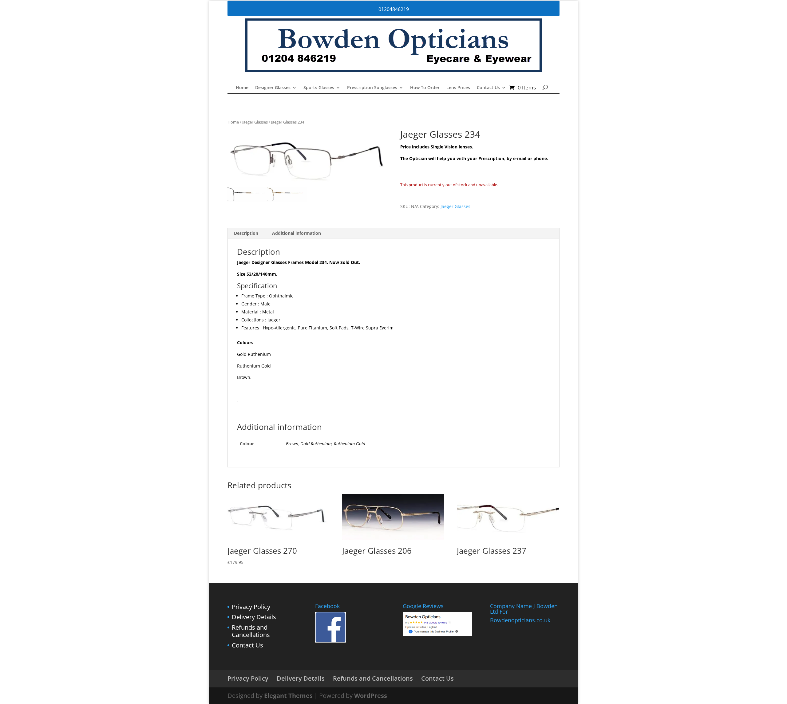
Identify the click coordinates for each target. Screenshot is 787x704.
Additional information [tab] (296, 233)
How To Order (425, 87)
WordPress (370, 695)
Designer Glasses (273, 87)
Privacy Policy (251, 607)
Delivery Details (254, 617)
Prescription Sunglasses (372, 87)
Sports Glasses (318, 87)
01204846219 (393, 9)
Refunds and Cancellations (251, 631)
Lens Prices (458, 87)
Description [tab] (246, 233)
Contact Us (488, 87)
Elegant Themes (288, 695)
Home (242, 87)
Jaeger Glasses (255, 122)
